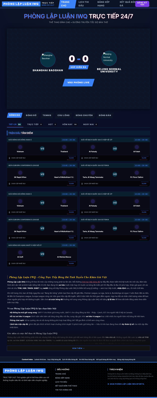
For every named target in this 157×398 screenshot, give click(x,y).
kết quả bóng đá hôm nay (106, 359)
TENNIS (47, 115)
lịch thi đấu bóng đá (70, 359)
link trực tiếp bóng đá (91, 282)
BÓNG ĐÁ (14, 115)
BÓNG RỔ (31, 115)
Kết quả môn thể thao (66, 386)
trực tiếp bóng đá (54, 359)
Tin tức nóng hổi (63, 390)
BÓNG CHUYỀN (84, 115)
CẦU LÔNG (64, 115)
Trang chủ (60, 374)
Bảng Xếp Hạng (62, 378)
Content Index (27, 359)
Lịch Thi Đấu (61, 382)
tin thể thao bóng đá (87, 359)
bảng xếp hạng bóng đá (126, 359)
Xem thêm (77, 348)
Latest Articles (40, 359)
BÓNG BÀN (105, 115)
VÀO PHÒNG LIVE (78, 82)
